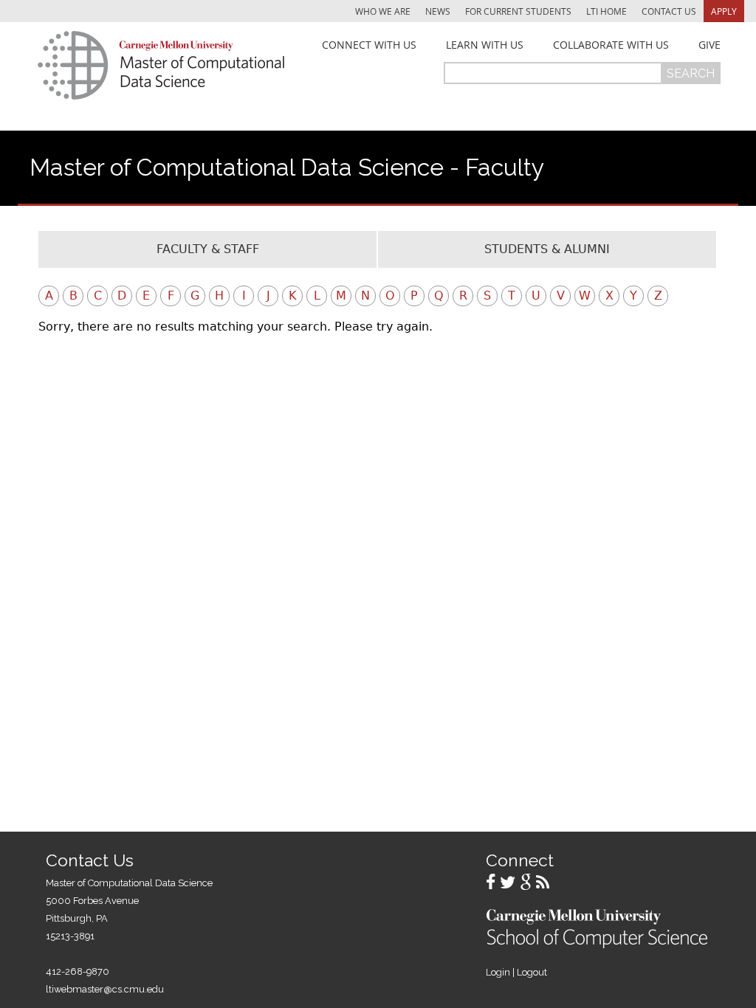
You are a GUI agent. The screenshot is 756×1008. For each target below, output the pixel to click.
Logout (532, 972)
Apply (724, 11)
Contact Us (669, 11)
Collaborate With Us (611, 45)
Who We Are (382, 11)
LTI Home (606, 11)
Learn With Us (484, 45)
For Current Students (518, 11)
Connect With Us (369, 45)
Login (498, 972)
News (437, 11)
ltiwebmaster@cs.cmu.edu (105, 989)
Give (709, 45)
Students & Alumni (547, 249)
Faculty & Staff (208, 249)
